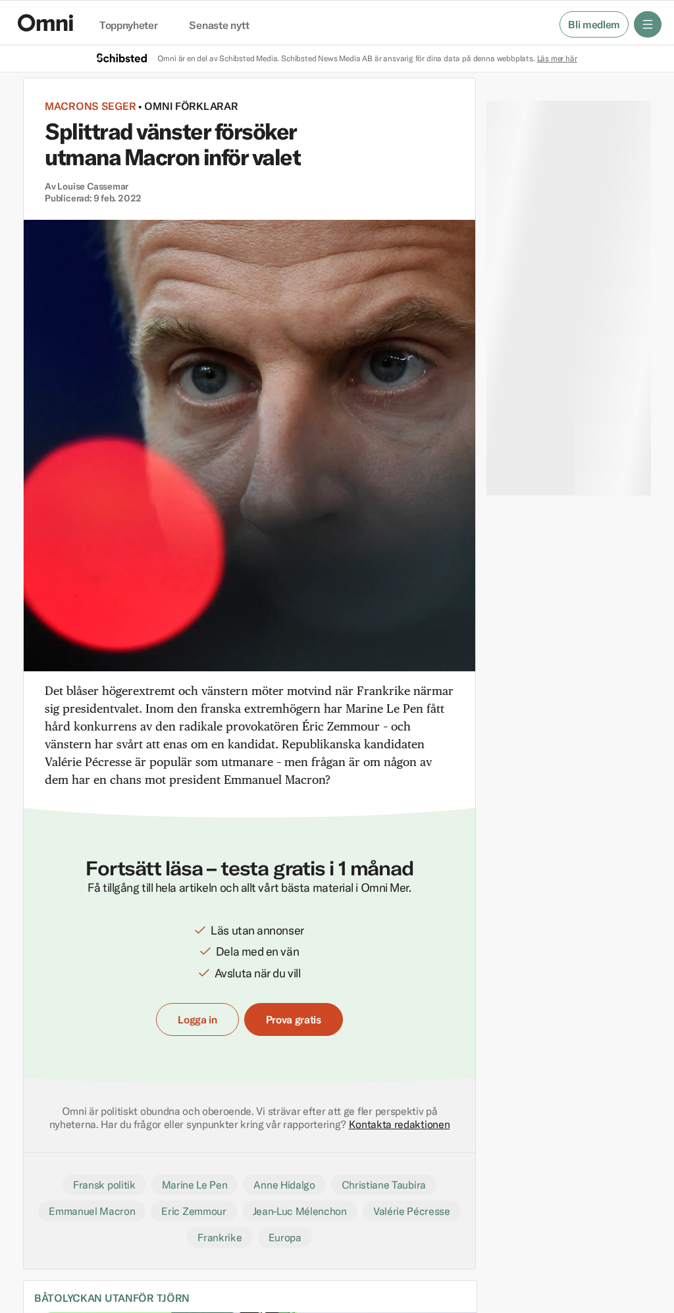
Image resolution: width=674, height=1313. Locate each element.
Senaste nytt (219, 26)
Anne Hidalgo (284, 1184)
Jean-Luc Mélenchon (300, 1211)
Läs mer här (557, 58)
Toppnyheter (128, 26)
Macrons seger (90, 106)
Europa (285, 1237)
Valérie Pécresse (411, 1211)
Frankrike (219, 1237)
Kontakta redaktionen (399, 1124)
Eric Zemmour (193, 1211)
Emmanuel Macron (92, 1211)
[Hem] (45, 23)
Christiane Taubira (384, 1184)
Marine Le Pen (195, 1184)
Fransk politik (104, 1184)
